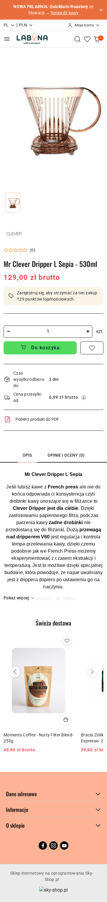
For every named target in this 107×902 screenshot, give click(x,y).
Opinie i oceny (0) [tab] (66, 455)
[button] (19, 250)
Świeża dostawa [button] (53, 622)
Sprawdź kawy (64, 12)
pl (6, 25)
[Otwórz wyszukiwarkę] (77, 39)
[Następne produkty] (92, 672)
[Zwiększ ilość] (87, 331)
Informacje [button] (17, 809)
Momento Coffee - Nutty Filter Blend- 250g (38, 738)
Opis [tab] (27, 455)
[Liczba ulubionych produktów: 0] (87, 39)
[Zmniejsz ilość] (8, 331)
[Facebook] (43, 845)
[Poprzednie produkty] (15, 672)
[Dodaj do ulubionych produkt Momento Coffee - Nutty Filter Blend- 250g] (66, 640)
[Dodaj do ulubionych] (91, 347)
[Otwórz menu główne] (7, 38)
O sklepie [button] (15, 825)
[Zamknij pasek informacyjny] (100, 9)
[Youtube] (64, 845)
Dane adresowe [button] (21, 794)
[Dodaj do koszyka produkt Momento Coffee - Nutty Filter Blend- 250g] (66, 719)
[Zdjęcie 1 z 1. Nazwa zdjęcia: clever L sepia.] (13, 203)
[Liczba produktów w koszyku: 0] (96, 39)
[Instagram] (53, 845)
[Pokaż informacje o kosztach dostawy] (84, 397)
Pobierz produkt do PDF (37, 419)
